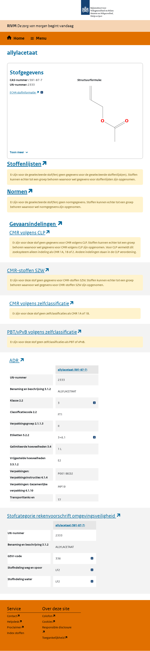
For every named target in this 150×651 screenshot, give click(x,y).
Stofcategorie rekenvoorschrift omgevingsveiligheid (64, 515)
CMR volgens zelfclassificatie (41, 303)
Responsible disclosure (57, 629)
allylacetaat (66, 369)
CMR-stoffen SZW (28, 270)
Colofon (57, 616)
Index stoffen (15, 633)
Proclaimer (22, 627)
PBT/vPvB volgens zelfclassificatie (44, 332)
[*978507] (94, 403)
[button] (39, 38)
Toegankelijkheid (57, 637)
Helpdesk (22, 621)
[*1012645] (92, 558)
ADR (17, 360)
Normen (20, 191)
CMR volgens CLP (29, 232)
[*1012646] (92, 570)
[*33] (42, 92)
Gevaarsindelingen (36, 224)
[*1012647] (92, 581)
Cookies (57, 621)
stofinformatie (24, 92)
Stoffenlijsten (27, 163)
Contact (22, 616)
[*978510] (94, 437)
